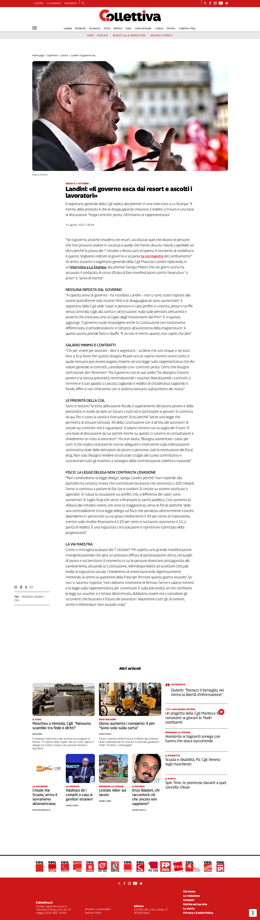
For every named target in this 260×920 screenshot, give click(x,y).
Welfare (118, 28)
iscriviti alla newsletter (129, 35)
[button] (15, 587)
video (90, 35)
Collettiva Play (187, 28)
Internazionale (143, 28)
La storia (189, 908)
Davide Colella (139, 810)
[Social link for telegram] (226, 3)
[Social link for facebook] (210, 3)
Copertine (52, 55)
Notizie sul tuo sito (195, 904)
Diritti (107, 28)
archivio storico (161, 35)
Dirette (171, 28)
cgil (16, 600)
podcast (102, 35)
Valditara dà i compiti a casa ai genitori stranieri (79, 794)
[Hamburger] (34, 28)
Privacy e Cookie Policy (198, 912)
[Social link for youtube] (221, 3)
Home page (38, 55)
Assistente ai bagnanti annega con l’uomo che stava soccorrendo (192, 738)
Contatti (38, 3)
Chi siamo (189, 891)
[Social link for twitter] (205, 3)
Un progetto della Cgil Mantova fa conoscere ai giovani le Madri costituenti (192, 717)
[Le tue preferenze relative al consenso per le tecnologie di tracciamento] (253, 913)
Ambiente (80, 28)
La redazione (54, 3)
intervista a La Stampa (88, 267)
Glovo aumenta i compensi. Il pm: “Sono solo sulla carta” (127, 725)
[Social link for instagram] (215, 3)
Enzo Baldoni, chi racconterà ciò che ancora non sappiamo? (145, 797)
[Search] (82, 3)
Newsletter (71, 3)
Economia (94, 28)
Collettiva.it (44, 902)
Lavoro (68, 28)
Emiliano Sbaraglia (41, 810)
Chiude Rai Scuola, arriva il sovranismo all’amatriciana (44, 797)
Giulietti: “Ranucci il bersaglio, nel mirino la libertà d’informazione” (197, 692)
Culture (159, 28)
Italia (128, 28)
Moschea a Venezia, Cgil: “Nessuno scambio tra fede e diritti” (61, 725)
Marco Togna (105, 734)
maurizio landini (32, 596)
